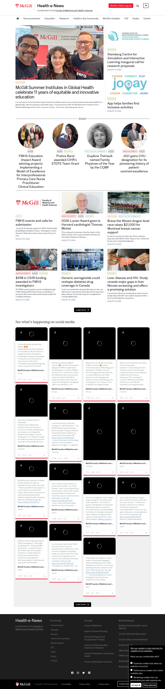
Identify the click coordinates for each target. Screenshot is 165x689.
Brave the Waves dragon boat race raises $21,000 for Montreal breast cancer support (128, 226)
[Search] (137, 6)
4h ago (20, 373)
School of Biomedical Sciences (98, 662)
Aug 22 (122, 526)
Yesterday (123, 392)
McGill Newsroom (127, 666)
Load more (81, 310)
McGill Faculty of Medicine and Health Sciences (31, 370)
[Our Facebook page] (72, 673)
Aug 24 (88, 526)
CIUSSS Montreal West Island (132, 634)
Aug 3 (88, 587)
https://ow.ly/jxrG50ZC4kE (130, 517)
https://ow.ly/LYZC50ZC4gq (63, 438)
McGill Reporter (126, 661)
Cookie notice (104, 684)
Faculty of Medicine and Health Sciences (74, 10)
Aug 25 (54, 513)
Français (54, 661)
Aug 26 (20, 509)
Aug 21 (20, 570)
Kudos (136, 18)
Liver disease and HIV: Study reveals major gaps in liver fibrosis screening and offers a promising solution (127, 283)
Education (50, 18)
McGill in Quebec (111, 18)
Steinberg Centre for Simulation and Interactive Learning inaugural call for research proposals (126, 60)
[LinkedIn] (89, 673)
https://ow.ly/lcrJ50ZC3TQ (28, 502)
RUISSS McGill (125, 645)
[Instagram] (78, 673)
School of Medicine (93, 625)
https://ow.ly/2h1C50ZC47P (63, 563)
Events (147, 18)
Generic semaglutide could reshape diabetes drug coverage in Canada (80, 281)
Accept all (135, 685)
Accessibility (66, 684)
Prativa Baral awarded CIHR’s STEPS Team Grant (65, 159)
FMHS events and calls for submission (34, 222)
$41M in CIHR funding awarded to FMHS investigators (31, 281)
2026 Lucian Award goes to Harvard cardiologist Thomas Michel (81, 224)
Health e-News (50, 5)
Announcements (31, 18)
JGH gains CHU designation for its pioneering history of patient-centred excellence (134, 163)
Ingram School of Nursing (95, 631)
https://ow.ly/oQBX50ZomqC (97, 572)
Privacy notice (84, 684)
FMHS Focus (124, 655)
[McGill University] (25, 6)
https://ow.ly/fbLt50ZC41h (62, 501)
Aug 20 (54, 573)
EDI (126, 18)
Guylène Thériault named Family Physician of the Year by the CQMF (100, 161)
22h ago (54, 392)
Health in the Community (85, 18)
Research (64, 18)
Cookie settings (125, 684)
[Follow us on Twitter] (83, 673)
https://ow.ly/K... (106, 519)
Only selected (149, 685)
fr (146, 6)
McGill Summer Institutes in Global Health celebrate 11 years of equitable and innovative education (57, 92)
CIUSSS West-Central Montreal (133, 639)
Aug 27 (122, 466)
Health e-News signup (121, 5)
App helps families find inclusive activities (123, 105)
